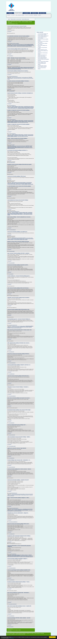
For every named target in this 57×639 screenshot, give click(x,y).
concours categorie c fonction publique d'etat (19, 212)
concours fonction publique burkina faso (16, 77)
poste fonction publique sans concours (42, 46)
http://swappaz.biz (11, 422)
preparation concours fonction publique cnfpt (23, 146)
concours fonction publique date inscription (14, 184)
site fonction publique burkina (25, 77)
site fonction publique (29, 326)
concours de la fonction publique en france (20, 121)
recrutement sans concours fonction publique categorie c (19, 213)
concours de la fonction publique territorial (43, 39)
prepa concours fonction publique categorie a (17, 509)
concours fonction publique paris (12, 108)
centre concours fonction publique (42, 68)
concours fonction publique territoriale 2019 (18, 44)
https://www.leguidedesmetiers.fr (13, 508)
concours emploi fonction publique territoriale (26, 107)
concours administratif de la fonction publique (19, 555)
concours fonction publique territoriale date (17, 238)
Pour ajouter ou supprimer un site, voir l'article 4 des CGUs (16, 634)
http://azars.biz (11, 626)
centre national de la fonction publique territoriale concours (19, 147)
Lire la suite (9, 31)
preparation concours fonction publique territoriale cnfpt (20, 45)
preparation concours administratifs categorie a (26, 556)
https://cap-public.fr (12, 251)
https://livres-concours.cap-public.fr (14, 43)
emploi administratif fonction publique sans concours (42, 55)
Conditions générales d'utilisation (20, 633)
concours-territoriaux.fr (12, 119)
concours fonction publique (42, 34)
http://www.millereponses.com (13, 76)
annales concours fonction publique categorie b (13, 556)
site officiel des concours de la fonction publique (18, 326)
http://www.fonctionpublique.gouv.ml (14, 211)
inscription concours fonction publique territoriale (23, 183)
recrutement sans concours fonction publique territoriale (42, 66)
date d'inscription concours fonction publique (19, 182)
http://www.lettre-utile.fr (12, 446)
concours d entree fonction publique (14, 68)
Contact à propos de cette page (39, 633)
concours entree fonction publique (42, 64)
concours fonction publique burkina (17, 78)
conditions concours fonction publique (42, 48)
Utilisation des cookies (30, 633)
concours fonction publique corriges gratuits (22, 122)
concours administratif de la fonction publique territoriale (42, 58)
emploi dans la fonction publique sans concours (43, 42)
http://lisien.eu (11, 55)
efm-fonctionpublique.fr (12, 229)
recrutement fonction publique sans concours (25, 108)
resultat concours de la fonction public (28, 67)
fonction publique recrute (42, 62)
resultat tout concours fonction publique (17, 67)
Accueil (8, 633)
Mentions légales (12, 633)
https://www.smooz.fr (12, 162)
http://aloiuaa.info (11, 351)
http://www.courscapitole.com (13, 521)
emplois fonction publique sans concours (43, 51)
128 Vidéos (12, 23)
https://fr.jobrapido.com (12, 105)
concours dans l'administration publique (43, 53)
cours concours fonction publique (43, 61)
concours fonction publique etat (43, 33)
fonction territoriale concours (42, 49)
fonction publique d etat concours (27, 68)
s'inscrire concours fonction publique (16, 327)
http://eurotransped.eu (12, 362)
